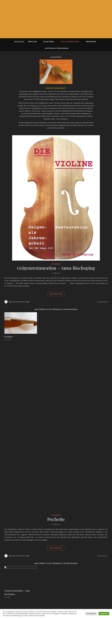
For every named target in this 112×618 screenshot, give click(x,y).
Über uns (32, 41)
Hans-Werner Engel (70, 41)
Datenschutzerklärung (57, 48)
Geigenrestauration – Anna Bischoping (56, 268)
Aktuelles (19, 41)
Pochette (8, 336)
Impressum (91, 41)
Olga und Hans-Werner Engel (19, 302)
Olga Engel (48, 41)
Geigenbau (56, 264)
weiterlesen (56, 294)
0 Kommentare (102, 302)
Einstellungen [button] (91, 614)
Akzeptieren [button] (104, 614)
